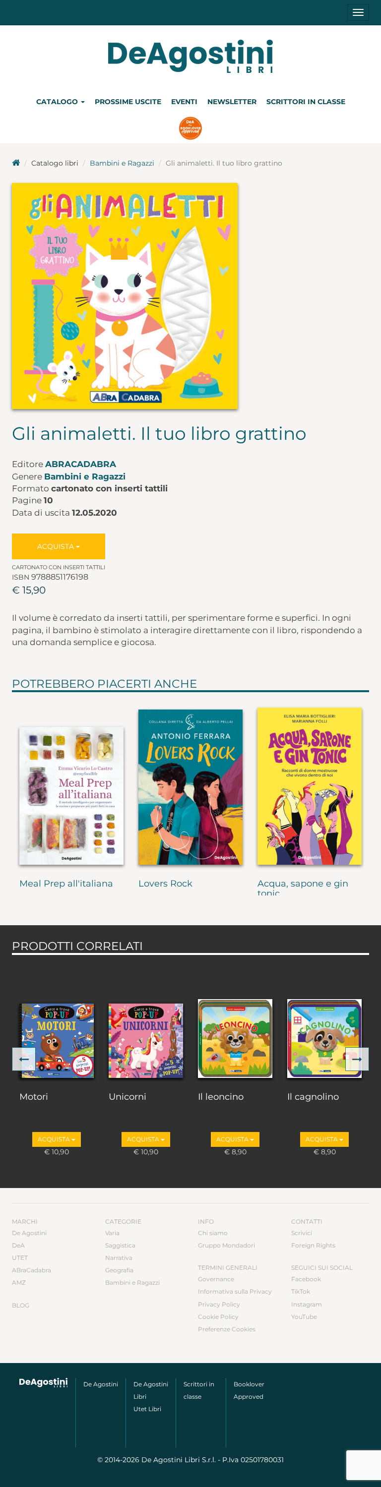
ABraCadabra (80, 464)
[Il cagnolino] (324, 1021)
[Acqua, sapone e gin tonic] (309, 783)
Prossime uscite (128, 101)
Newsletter (231, 101)
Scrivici (301, 1233)
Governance (216, 1279)
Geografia (119, 1270)
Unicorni (127, 1097)
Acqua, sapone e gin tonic (302, 889)
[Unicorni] (146, 1021)
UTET (20, 1257)
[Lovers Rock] (190, 783)
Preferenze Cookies (226, 1329)
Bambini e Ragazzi (122, 163)
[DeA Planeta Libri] (43, 1382)
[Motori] (56, 1021)
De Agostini (29, 1233)
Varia (112, 1233)
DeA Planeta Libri (190, 56)
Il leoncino (221, 1097)
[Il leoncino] (235, 1021)
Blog (20, 1305)
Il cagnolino (313, 1097)
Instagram (306, 1304)
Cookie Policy (218, 1316)
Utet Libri (147, 1409)
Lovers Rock (165, 884)
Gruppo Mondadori (226, 1245)
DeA (18, 1245)
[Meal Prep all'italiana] (71, 783)
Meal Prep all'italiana (66, 884)
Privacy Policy (219, 1304)
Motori (33, 1097)
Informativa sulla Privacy (235, 1291)
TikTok (300, 1291)
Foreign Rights (313, 1245)
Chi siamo (213, 1233)
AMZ (19, 1282)
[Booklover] (191, 129)
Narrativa (118, 1257)
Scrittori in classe (305, 101)
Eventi (184, 101)
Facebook (306, 1279)
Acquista (56, 546)
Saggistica (120, 1245)
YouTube (304, 1316)
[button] (24, 1059)
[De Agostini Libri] (16, 163)
